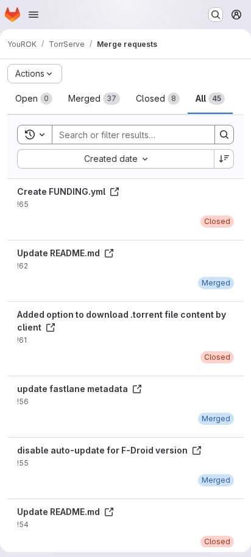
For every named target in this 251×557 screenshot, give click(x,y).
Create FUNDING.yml (62, 191)
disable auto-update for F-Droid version (103, 450)
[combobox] (115, 159)
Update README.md (59, 253)
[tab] (33, 98)
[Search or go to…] (215, 14)
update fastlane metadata (73, 389)
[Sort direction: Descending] (224, 159)
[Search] (224, 134)
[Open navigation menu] (33, 14)
